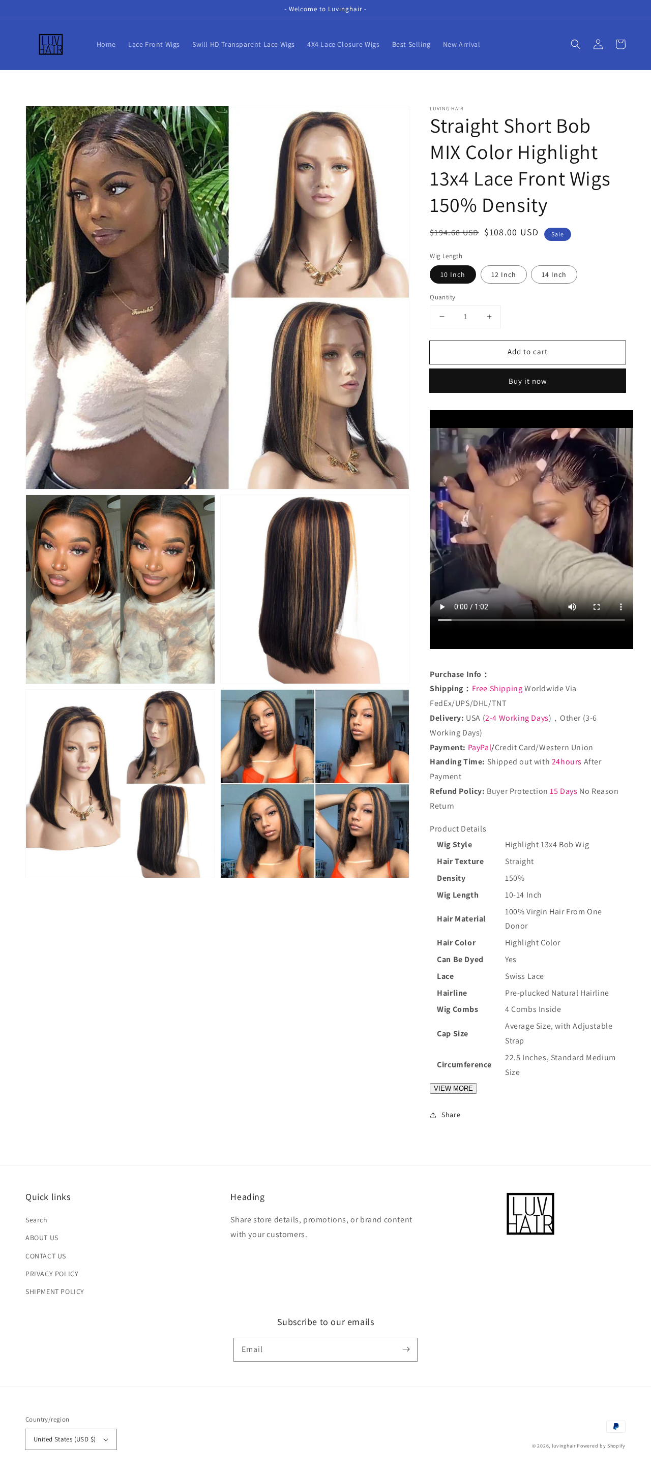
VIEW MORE (453, 1088)
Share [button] (450, 1114)
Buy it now (528, 381)
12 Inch (503, 274)
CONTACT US (45, 1255)
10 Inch (452, 274)
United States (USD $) (65, 1439)
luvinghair (564, 1445)
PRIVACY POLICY (51, 1273)
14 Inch (554, 274)
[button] (576, 44)
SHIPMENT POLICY (54, 1291)
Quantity (442, 297)
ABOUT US (41, 1237)
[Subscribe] (406, 1349)
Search (36, 1219)
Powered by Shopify (601, 1445)
